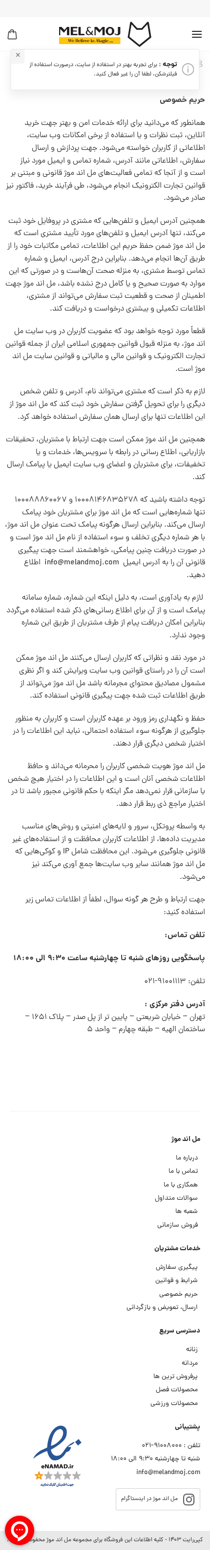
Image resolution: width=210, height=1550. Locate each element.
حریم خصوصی (178, 1294)
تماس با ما (183, 1171)
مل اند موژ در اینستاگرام (149, 1499)
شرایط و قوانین (176, 1281)
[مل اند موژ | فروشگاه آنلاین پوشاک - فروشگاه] (105, 34)
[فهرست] (197, 34)
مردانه (190, 1363)
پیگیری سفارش (177, 1267)
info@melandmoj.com (81, 563)
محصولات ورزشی (174, 1404)
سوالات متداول (176, 1198)
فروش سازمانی (177, 1225)
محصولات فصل (177, 1390)
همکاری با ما (181, 1185)
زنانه (192, 1350)
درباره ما (187, 1158)
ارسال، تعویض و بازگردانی (162, 1308)
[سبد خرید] (12, 34)
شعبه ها (186, 1212)
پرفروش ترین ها (175, 1377)
